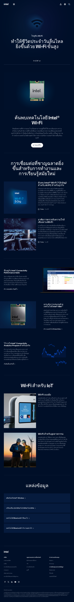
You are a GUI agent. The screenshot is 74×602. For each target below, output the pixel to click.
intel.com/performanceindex (43, 594)
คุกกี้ (28, 570)
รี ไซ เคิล (51, 573)
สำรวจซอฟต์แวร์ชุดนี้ (10, 289)
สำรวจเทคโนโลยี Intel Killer (52, 329)
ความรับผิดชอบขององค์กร (10, 567)
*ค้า (27, 564)
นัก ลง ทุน (51, 564)
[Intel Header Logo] (6, 4)
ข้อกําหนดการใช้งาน (31, 561)
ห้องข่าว (51, 561)
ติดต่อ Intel (52, 570)
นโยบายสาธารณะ (8, 573)
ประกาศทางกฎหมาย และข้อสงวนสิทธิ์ (56, 594)
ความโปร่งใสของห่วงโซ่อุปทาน (11, 576)
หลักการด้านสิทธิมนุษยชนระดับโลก (52, 595)
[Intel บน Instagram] (19, 582)
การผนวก (6, 570)
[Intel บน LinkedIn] (12, 582)
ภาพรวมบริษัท (7, 561)
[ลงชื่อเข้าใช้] (61, 4)
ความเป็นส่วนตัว (30, 567)
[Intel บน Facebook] (5, 582)
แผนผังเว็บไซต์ (52, 576)
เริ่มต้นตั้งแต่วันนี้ (9, 364)
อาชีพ (5, 564)
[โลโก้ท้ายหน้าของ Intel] (6, 552)
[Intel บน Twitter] (8, 582)
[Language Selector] (65, 4)
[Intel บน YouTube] (15, 582)
